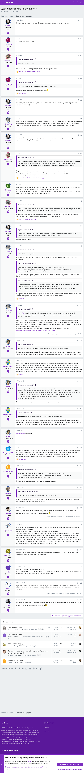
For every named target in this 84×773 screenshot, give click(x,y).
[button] (3, 2)
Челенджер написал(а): (26, 59)
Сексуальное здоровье (30, 646)
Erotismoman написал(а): (26, 385)
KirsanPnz (21, 313)
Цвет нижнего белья (15, 627)
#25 (80, 566)
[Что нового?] (81, 2)
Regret (10, 636)
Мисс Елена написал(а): (26, 82)
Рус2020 (10, 662)
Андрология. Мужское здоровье (33, 636)
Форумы (46, 727)
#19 (81, 447)
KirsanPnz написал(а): (25, 157)
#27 (81, 600)
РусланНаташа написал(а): (27, 491)
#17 (81, 408)
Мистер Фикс (71, 652)
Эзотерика (27, 662)
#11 (81, 226)
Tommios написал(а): (25, 205)
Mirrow (10, 646)
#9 (81, 184)
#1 (81, 20)
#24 (80, 550)
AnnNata (10, 655)
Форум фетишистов (30, 629)
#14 (81, 340)
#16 (81, 381)
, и (29, 71)
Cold (74, 662)
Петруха (73, 645)
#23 (80, 524)
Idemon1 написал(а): (24, 280)
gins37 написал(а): (24, 412)
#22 (80, 508)
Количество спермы (15, 635)
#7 (81, 135)
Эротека (46, 731)
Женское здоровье (30, 655)
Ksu (75, 636)
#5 (81, 100)
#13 (81, 305)
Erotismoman (20, 433)
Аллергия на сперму (15, 644)
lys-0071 (10, 629)
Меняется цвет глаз (15, 660)
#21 (81, 487)
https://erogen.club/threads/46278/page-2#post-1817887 (36, 330)
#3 (81, 55)
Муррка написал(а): (24, 230)
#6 (81, 118)
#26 (80, 583)
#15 (81, 361)
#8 (81, 153)
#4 (81, 78)
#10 (81, 201)
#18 (81, 431)
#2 (81, 39)
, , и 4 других (32, 178)
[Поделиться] (78, 20)
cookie (29, 761)
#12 (81, 246)
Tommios (5, 11)
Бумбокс (73, 629)
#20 (80, 466)
